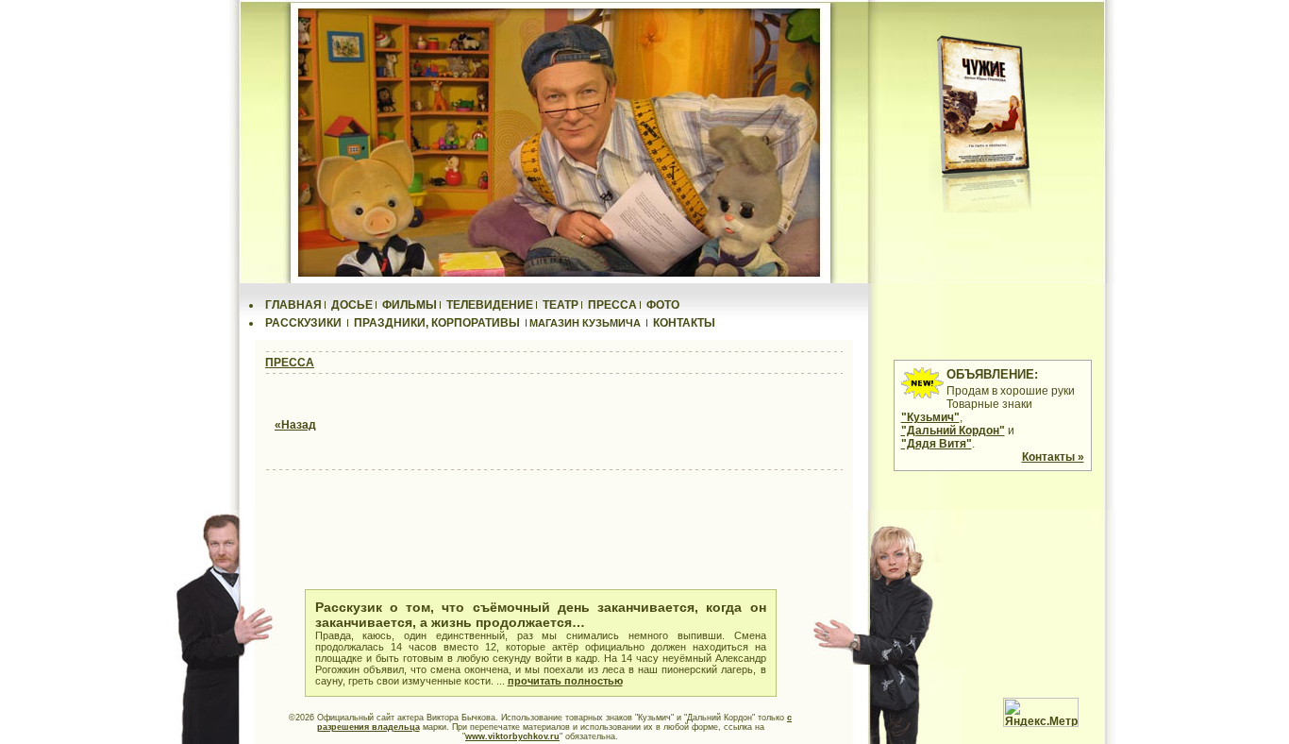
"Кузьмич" (930, 417)
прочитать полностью (565, 680)
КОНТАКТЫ (684, 323)
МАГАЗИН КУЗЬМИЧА (585, 323)
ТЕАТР (560, 305)
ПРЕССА (612, 305)
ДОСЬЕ (352, 305)
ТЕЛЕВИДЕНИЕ (489, 305)
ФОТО (662, 305)
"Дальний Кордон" (953, 430)
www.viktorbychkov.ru (512, 736)
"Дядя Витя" (936, 443)
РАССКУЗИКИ (303, 323)
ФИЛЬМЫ (409, 305)
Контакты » (1053, 457)
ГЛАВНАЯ (293, 305)
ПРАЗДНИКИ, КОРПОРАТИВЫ (437, 323)
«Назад (295, 424)
